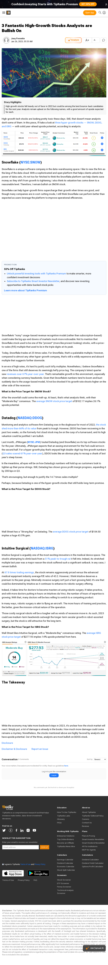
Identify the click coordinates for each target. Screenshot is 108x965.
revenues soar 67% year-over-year (25, 374)
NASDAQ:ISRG (42, 548)
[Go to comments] (103, 40)
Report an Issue (40, 749)
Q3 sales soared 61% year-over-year (22, 453)
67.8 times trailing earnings (19, 572)
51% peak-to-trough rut (58, 558)
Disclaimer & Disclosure (14, 749)
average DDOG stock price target (70, 531)
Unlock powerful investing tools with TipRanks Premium (37, 273)
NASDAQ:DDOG (30, 418)
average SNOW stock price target (54, 401)
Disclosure (7, 742)
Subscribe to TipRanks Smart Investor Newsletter (33, 281)
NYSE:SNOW (30, 162)
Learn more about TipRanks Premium (25, 290)
